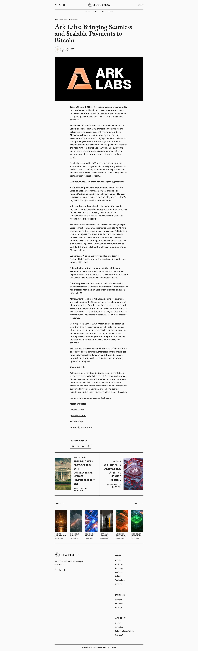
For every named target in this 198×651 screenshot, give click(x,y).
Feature (118, 608)
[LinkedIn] (64, 5)
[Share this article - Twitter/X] (78, 446)
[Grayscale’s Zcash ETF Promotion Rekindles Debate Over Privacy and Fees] (106, 521)
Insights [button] (95, 11)
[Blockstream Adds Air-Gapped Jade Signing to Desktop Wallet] (137, 521)
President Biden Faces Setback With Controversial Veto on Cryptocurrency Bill (84, 472)
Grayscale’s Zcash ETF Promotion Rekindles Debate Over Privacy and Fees (106, 535)
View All (136, 503)
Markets (118, 572)
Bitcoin (64, 20)
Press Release (73, 20)
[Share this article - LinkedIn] (83, 446)
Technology (120, 580)
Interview (119, 604)
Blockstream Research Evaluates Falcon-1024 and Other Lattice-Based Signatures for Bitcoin (76, 535)
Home (87, 11)
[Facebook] (55, 5)
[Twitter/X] (60, 5)
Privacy (106, 648)
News (103, 11)
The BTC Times (68, 48)
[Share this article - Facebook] (73, 446)
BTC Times (97, 648)
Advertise (119, 627)
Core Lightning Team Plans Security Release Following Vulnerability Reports (91, 535)
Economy (119, 568)
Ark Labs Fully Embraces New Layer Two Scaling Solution (112, 473)
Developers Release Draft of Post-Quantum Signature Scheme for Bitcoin (61, 535)
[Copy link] (88, 446)
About (110, 11)
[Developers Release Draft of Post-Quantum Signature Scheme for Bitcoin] (61, 521)
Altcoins (118, 584)
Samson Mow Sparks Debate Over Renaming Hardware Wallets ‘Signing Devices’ (121, 535)
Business (58, 20)
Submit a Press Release (124, 631)
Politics (84, 488)
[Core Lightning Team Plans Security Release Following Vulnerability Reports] (91, 521)
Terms (113, 648)
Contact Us (119, 635)
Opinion (118, 600)
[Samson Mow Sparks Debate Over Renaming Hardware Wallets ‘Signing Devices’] (122, 521)
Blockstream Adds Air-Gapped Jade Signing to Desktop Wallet (137, 535)
